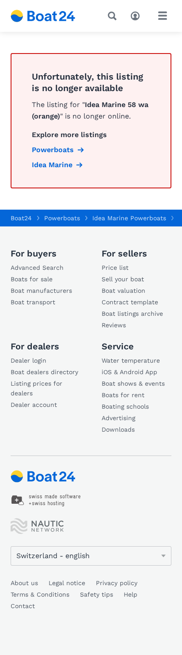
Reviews (114, 325)
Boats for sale (32, 279)
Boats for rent (123, 394)
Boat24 (21, 218)
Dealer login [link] (28, 360)
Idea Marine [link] (52, 165)
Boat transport (33, 302)
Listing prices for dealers (36, 388)
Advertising (118, 417)
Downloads (118, 429)
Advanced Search (37, 267)
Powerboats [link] (53, 150)
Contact (23, 605)
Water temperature (131, 360)
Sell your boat (123, 279)
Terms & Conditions (40, 594)
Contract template (130, 302)
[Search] (113, 16)
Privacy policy (116, 582)
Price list (115, 267)
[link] (46, 500)
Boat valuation (123, 290)
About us (24, 582)
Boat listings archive (132, 313)
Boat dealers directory (44, 371)
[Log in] (137, 15)
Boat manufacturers (41, 290)
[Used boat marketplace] (43, 16)
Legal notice (67, 582)
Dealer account (34, 404)
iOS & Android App (129, 371)
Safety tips (96, 594)
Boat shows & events (133, 383)
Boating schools (125, 406)
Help (130, 594)
